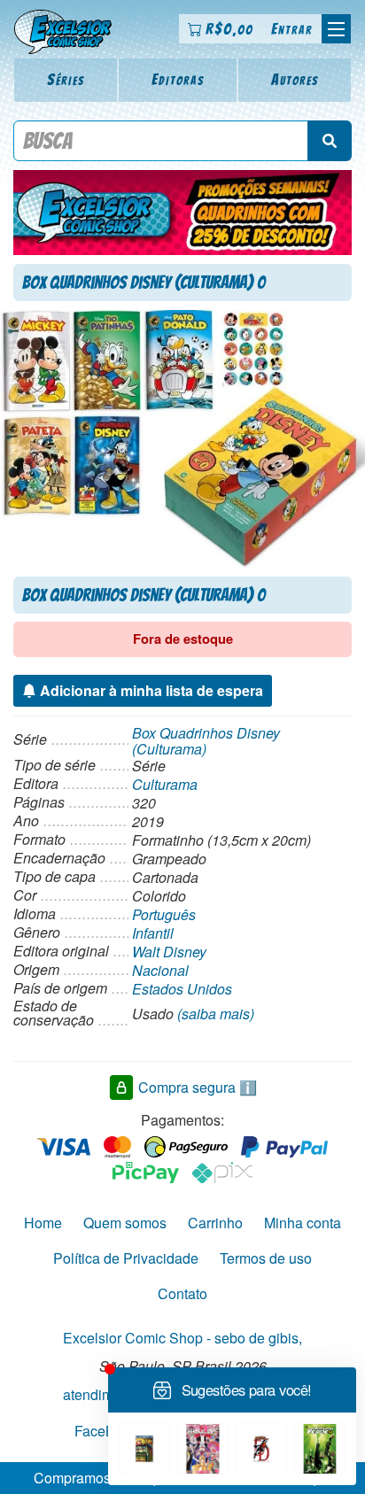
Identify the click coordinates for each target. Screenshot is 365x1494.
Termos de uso (266, 1258)
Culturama (165, 784)
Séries (66, 79)
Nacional (160, 970)
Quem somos (125, 1222)
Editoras (178, 79)
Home (43, 1222)
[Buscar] (329, 140)
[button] (336, 28)
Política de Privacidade (125, 1258)
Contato (182, 1293)
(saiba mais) (215, 1013)
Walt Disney (169, 951)
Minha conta (302, 1222)
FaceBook (106, 1430)
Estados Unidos (182, 989)
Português (164, 914)
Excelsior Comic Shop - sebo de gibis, (182, 1338)
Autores (295, 79)
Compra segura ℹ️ (197, 1087)
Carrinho (215, 1222)
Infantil (153, 933)
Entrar (292, 28)
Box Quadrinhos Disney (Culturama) (206, 741)
